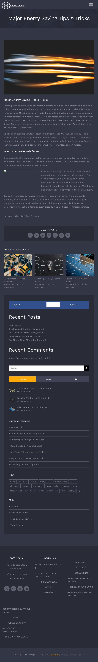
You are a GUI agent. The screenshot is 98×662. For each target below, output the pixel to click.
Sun (63, 491)
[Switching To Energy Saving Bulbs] (12, 400)
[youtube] (13, 588)
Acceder (14, 506)
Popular (22, 379)
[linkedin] (26, 588)
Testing (71, 491)
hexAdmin (11, 216)
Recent (49, 379)
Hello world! (15, 325)
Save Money (30, 491)
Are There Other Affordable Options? (27, 340)
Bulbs (12, 481)
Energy (34, 481)
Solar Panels (52, 491)
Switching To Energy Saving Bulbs (49, 265)
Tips (79, 491)
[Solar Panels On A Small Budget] (12, 409)
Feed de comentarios (21, 519)
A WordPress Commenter (21, 358)
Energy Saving (61, 481)
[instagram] (20, 588)
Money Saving (53, 486)
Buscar (16, 305)
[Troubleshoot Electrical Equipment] (12, 390)
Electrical (23, 481)
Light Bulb (14, 486)
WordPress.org (17, 525)
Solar (41, 491)
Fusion (73, 481)
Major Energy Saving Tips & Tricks (27, 458)
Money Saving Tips (70, 486)
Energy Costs (46, 481)
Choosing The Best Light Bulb (25, 464)
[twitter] (7, 588)
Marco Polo (54, 655)
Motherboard (16, 491)
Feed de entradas (19, 512)
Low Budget (38, 486)
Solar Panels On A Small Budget (80, 265)
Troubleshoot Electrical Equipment (18, 265)
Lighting (26, 486)
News (36, 216)
